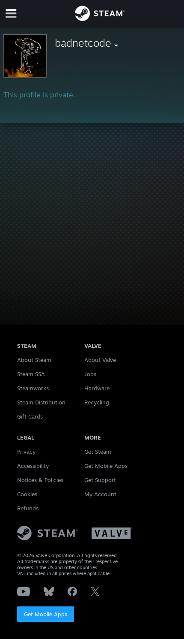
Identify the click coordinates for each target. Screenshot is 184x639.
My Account (100, 494)
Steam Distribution (41, 402)
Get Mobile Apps (45, 614)
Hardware (97, 388)
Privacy (26, 451)
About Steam (34, 359)
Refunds (28, 508)
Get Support (100, 479)
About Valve (100, 359)
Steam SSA (31, 374)
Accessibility (33, 465)
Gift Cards (30, 416)
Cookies (27, 494)
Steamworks (33, 388)
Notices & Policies (40, 479)
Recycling (96, 402)
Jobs (90, 374)
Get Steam (97, 451)
